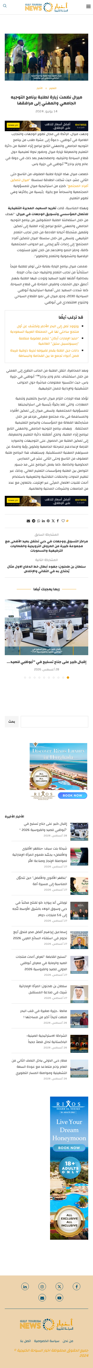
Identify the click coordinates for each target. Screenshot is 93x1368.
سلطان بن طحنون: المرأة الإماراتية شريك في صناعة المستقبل (43, 989)
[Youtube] (59, 1297)
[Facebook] (76, 1286)
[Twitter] (59, 1286)
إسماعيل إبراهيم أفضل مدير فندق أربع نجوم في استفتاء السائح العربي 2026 (40, 935)
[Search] (4, 7)
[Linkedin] (25, 1286)
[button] (9, 639)
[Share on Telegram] (33, 521)
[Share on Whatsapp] (38, 521)
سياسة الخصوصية (46, 1341)
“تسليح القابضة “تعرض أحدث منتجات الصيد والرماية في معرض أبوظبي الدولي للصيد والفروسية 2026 (41, 963)
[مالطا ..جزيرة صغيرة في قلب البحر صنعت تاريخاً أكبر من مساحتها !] (79, 1019)
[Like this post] (63, 521)
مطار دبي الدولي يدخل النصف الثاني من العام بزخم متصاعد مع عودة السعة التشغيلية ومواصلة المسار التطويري (39, 1066)
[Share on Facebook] (58, 521)
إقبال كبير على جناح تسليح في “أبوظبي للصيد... (47, 661)
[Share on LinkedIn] (43, 521)
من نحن (68, 1341)
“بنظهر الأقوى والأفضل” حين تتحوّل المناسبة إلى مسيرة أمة (41, 881)
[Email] (42, 1297)
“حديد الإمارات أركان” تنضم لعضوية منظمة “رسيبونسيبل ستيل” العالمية (49, 341)
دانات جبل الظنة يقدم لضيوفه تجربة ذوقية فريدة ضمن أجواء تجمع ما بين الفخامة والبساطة (44, 353)
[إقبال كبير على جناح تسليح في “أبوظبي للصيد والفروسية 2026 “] (46, 627)
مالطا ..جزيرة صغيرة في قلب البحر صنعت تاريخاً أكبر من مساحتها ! (43, 1014)
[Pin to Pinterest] (48, 521)
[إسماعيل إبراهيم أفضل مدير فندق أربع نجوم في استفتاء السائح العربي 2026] (79, 940)
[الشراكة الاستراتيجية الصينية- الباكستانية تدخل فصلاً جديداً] (79, 1044)
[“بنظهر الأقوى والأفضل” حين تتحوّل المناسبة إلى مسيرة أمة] (79, 886)
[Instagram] (42, 1286)
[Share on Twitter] (53, 521)
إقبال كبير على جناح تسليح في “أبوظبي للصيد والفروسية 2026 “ (43, 827)
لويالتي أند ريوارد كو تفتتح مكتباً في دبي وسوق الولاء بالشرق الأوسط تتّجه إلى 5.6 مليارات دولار (39, 909)
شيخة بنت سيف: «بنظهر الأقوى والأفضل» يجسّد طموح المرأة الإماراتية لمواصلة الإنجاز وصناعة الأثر (39, 854)
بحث (11, 722)
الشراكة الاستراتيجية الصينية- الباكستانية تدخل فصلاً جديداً (46, 1039)
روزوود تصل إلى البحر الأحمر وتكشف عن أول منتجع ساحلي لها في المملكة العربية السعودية (44, 329)
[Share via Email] (28, 521)
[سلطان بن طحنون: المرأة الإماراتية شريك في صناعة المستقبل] (79, 994)
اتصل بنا (25, 1341)
